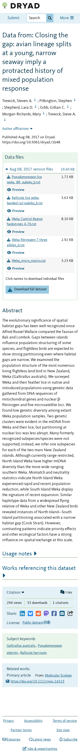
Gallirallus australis (21, 646)
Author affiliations (15, 129)
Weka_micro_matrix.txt (29, 261)
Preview (18, 190)
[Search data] (49, 18)
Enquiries (13, 739)
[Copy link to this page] (70, 614)
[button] (40, 169)
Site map (63, 730)
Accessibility (33, 721)
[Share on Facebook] (54, 614)
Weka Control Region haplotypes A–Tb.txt (25, 221)
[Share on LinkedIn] (22, 614)
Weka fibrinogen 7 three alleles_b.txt (27, 242)
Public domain (32, 623)
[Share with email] (62, 614)
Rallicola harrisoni (33, 653)
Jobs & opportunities (42, 749)
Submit (13, 18)
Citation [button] (13, 593)
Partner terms (21, 730)
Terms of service (65, 721)
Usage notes (17, 554)
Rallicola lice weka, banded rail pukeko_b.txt (25, 200)
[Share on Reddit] (38, 614)
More (65, 18)
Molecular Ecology (58, 675)
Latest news (42, 739)
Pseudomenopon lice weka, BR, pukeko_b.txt (24, 179)
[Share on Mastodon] (46, 614)
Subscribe (70, 739)
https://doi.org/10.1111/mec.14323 (37, 681)
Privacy (8, 721)
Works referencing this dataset (39, 568)
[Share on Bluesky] (30, 614)
